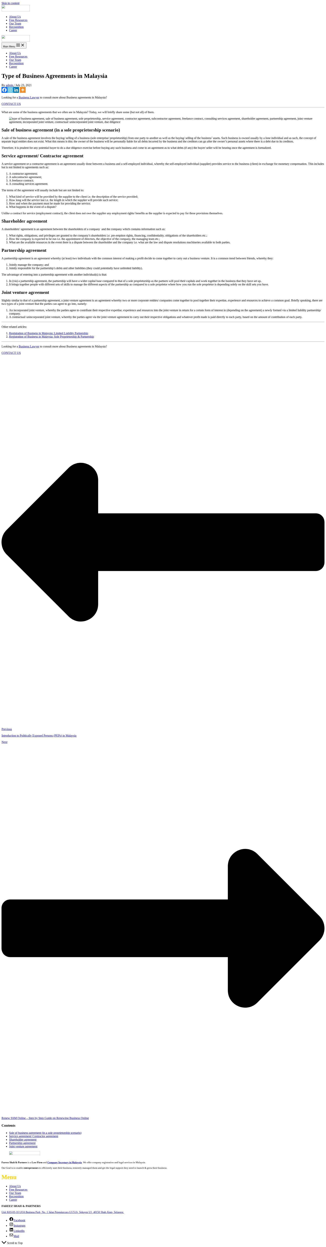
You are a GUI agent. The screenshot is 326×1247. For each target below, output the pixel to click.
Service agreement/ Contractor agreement (33, 1136)
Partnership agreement (22, 1143)
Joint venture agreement (23, 1146)
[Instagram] (10, 90)
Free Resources (18, 20)
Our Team (15, 23)
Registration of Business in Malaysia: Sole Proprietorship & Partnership (51, 336)
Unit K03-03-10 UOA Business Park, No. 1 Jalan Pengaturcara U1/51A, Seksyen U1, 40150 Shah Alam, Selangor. (63, 1212)
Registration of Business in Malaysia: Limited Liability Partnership (48, 333)
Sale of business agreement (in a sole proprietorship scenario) (45, 1132)
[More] (22, 90)
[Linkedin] (16, 90)
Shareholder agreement (22, 1139)
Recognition (16, 26)
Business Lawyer (29, 97)
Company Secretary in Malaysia (64, 1162)
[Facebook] (4, 90)
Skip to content (10, 3)
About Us (15, 16)
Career (13, 30)
